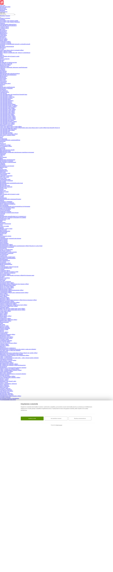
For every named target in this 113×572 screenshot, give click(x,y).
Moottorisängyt (3, 76)
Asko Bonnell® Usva (7, 122)
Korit (1, 225)
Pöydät (1, 61)
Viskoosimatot (3, 174)
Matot (1, 158)
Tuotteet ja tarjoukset (5, 18)
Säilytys (2, 55)
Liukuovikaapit (14, 212)
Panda (3, 40)
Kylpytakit (2, 280)
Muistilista (2, 10)
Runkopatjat (3, 77)
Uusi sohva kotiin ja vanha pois (26, 349)
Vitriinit (2, 57)
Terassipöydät (3, 248)
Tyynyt (1, 136)
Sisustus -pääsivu (4, 380)
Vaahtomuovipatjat (4, 92)
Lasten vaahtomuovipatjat (20, 292)
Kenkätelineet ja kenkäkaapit (7, 202)
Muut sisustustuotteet (5, 231)
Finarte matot (3, 178)
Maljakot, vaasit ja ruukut (6, 228)
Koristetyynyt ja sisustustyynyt (18, 216)
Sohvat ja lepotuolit (18, 373)
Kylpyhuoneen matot (5, 173)
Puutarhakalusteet (6, 244)
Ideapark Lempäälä (4, 327)
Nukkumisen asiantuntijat (6, 359)
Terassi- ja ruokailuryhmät (6, 249)
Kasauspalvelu (3, 366)
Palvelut (2, 330)
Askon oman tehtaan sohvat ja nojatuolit (12, 50)
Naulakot (19, 199)
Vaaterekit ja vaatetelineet (6, 201)
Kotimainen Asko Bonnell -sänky (8, 381)
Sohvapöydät (13, 62)
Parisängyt (2, 84)
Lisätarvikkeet (3, 35)
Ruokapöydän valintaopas (6, 393)
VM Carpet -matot (4, 177)
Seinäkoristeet (3, 229)
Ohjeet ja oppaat (4, 382)
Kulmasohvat (3, 31)
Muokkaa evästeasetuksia (80, 418)
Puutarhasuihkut (4, 259)
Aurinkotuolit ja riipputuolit (6, 253)
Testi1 (14, 306)
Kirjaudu (5, 6)
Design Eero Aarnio (7, 287)
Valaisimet (2, 237)
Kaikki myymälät (4, 325)
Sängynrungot (3, 81)
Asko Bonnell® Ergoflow (6, 98)
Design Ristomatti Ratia (8, 285)
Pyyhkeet (2, 276)
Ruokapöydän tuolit (5, 185)
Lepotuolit (27, 44)
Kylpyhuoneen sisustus (5, 236)
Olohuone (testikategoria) (8, 303)
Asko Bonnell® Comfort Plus (7, 97)
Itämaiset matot (3, 167)
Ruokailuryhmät (19, 183)
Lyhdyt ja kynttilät (4, 226)
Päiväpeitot (2, 148)
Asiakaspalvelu (3, 333)
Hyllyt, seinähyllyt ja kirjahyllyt (7, 204)
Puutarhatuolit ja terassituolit (7, 247)
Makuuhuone (3, 72)
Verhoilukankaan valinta (10, 396)
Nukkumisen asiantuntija (6, 389)
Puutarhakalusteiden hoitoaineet (10, 302)
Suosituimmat (5, 263)
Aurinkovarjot (3, 255)
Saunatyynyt (3, 279)
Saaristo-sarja (3, 233)
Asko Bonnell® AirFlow (8, 106)
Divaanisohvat (3, 30)
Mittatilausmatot (4, 170)
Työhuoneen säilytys (5, 270)
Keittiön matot (3, 188)
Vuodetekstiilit (3, 138)
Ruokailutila (3, 181)
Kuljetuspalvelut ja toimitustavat (8, 348)
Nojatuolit (2, 45)
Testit (3, 317)
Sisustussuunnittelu (6, 362)
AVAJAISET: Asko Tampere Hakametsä (10, 22)
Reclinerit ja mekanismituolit (7, 46)
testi (14, 319)
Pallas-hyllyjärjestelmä (5, 209)
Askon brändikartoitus (10, 377)
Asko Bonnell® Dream (8, 104)
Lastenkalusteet (6, 291)
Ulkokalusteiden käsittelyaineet (7, 257)
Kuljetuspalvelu (22, 365)
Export (4, 39)
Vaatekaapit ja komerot (5, 211)
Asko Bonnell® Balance (6, 102)
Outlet (1, 323)
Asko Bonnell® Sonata (8, 116)
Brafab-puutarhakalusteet (6, 264)
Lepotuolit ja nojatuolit (5, 42)
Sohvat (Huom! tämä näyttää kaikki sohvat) (12, 309)
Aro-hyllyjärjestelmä (5, 210)
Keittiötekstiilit (3, 232)
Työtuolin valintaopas (5, 388)
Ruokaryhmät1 (5, 316)
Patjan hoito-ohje (4, 387)
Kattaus (2, 189)
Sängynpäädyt (3, 78)
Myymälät (2, 324)
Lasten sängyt (5, 311)
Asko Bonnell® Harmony (6, 103)
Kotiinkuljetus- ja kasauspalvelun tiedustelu (13, 367)
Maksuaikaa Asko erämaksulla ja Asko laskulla (11, 354)
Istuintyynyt (3, 190)
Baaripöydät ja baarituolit (6, 186)
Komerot (2, 60)
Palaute (11, 334)
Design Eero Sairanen (21, 284)
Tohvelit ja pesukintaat (5, 281)
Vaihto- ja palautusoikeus (6, 356)
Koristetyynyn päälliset (20, 217)
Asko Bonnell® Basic (22, 94)
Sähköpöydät (8, 268)
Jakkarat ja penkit (4, 191)
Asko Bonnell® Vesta (7, 115)
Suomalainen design (7, 282)
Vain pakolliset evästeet (56, 418)
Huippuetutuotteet (4, 322)
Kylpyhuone (5, 274)
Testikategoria (5, 318)
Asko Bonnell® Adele (7, 113)
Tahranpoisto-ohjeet (5, 392)
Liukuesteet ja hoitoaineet (6, 175)
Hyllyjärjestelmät (4, 205)
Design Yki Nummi (7, 286)
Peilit (1, 221)
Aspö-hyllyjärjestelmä (7, 207)
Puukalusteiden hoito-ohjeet (6, 394)
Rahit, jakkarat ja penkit (6, 51)
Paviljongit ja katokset (5, 250)
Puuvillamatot (3, 71)
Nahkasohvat (3, 34)
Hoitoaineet (3, 36)
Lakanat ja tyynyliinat (5, 145)
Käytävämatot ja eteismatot (6, 161)
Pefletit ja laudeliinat (5, 277)
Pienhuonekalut (6, 289)
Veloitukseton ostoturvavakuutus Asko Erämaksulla (14, 355)
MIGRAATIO (5, 321)
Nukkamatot (24, 67)
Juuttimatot (2, 70)
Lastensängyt (3, 82)
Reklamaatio (5, 335)
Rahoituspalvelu (4, 351)
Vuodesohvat (13, 25)
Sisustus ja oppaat (4, 378)
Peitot (1, 137)
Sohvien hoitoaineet (30, 300)
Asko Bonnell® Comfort (6, 95)
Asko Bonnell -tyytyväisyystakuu (8, 360)
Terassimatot (3, 261)
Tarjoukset (2, 19)
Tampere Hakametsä (5, 328)
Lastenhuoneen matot (5, 179)
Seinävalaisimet (4, 242)
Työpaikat (4, 339)
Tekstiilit (4, 375)
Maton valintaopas (12, 383)
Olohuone (2, 23)
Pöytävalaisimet (4, 241)
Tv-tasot (2, 49)
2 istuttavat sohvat (4, 26)
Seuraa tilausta (3, 9)
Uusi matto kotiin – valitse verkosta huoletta (25, 357)
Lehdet (6, 371)
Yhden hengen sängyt (5, 83)
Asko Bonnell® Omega (8, 118)
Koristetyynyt (3, 38)
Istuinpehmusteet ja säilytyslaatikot (8, 252)
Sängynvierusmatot (29, 152)
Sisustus (2, 215)
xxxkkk (4, 312)
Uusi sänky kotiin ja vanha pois (10, 350)
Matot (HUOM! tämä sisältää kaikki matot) (12, 308)
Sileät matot (3, 172)
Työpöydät (15, 266)
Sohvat (14, 24)
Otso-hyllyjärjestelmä (25, 206)
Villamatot (2, 68)
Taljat (1, 156)
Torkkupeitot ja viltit (5, 218)
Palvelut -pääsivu (4, 332)
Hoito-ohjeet (5, 372)
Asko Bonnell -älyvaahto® (6, 391)
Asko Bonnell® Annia (7, 110)
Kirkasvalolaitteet (4, 243)
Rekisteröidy (3, 8)
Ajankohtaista (6, 340)
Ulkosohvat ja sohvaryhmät (35, 245)
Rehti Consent (59, 425)
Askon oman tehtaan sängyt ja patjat (11, 126)
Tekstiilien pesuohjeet (5, 397)
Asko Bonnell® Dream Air (8, 105)
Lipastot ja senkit (15, 56)
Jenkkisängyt (13, 74)
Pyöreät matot (3, 169)
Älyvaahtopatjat (4, 90)
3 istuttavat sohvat (4, 28)
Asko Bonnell (3, 93)
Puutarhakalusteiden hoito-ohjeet (8, 399)
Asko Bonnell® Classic (8, 109)
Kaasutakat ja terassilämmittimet (8, 258)
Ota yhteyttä (5, 341)
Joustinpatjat (3, 89)
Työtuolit (2, 269)
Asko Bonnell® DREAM (8, 129)
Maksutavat (3, 346)
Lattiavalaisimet (17, 238)
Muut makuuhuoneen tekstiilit (7, 149)
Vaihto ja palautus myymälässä (9, 369)
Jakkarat (28, 52)
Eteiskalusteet (3, 197)
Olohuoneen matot (4, 66)
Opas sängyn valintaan (7, 135)
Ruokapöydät (5, 65)
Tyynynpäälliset (6, 146)
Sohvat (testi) (22, 305)
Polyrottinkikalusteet (5, 260)
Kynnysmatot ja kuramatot (6, 180)
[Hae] (14, 14)
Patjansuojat (3, 143)
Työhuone (2, 265)
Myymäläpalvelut (9, 364)
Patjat (1, 86)
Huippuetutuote (6, 361)
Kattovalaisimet (4, 239)
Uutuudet (4, 344)
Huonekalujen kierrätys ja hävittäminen (9, 398)
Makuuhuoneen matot (5, 151)
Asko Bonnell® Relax (5, 99)
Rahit (1, 54)
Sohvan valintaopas (4, 386)
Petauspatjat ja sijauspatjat (6, 88)
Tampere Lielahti (4, 329)
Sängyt (18, 73)
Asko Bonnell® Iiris (7, 120)
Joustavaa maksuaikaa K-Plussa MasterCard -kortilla (23, 353)
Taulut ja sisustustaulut (5, 223)
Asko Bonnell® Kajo (7, 124)
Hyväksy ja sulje (32, 418)
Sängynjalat (3, 79)
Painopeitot (2, 141)
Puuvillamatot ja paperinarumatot (8, 162)
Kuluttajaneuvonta (6, 337)
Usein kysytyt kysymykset (8, 343)
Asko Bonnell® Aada (7, 111)
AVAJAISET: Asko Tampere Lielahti (9, 20)
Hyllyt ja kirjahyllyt (4, 58)
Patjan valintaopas (4, 385)
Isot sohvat (2, 29)
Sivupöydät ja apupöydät (6, 63)
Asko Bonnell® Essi (7, 114)
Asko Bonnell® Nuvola (8, 119)
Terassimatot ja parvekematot (7, 165)
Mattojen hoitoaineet (7, 301)
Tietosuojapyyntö (6, 338)
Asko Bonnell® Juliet (7, 108)
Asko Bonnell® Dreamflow (7, 100)
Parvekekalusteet (4, 254)
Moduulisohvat (3, 33)
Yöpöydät (2, 147)
